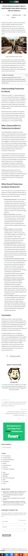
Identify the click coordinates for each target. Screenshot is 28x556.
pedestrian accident (15, 356)
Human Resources (7, 465)
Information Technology (8, 469)
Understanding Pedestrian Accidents (12, 77)
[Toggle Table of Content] (25, 75)
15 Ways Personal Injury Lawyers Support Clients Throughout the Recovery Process (13, 404)
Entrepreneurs (6, 461)
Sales (4, 479)
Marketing (5, 476)
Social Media (5, 481)
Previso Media (17, 550)
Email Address (13, 521)
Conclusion (6, 83)
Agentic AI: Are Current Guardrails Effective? (13, 504)
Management (6, 474)
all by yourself (7, 262)
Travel (4, 483)
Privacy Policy (24, 550)
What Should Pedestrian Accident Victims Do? (14, 81)
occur (13, 95)
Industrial (5, 467)
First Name (13, 527)
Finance (4, 463)
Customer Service (7, 457)
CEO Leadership (6, 455)
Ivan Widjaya (5, 384)
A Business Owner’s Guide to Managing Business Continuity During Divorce (16, 413)
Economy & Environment (8, 459)
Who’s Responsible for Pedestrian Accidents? (14, 79)
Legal (8, 15)
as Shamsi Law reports (17, 26)
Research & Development (9, 478)
